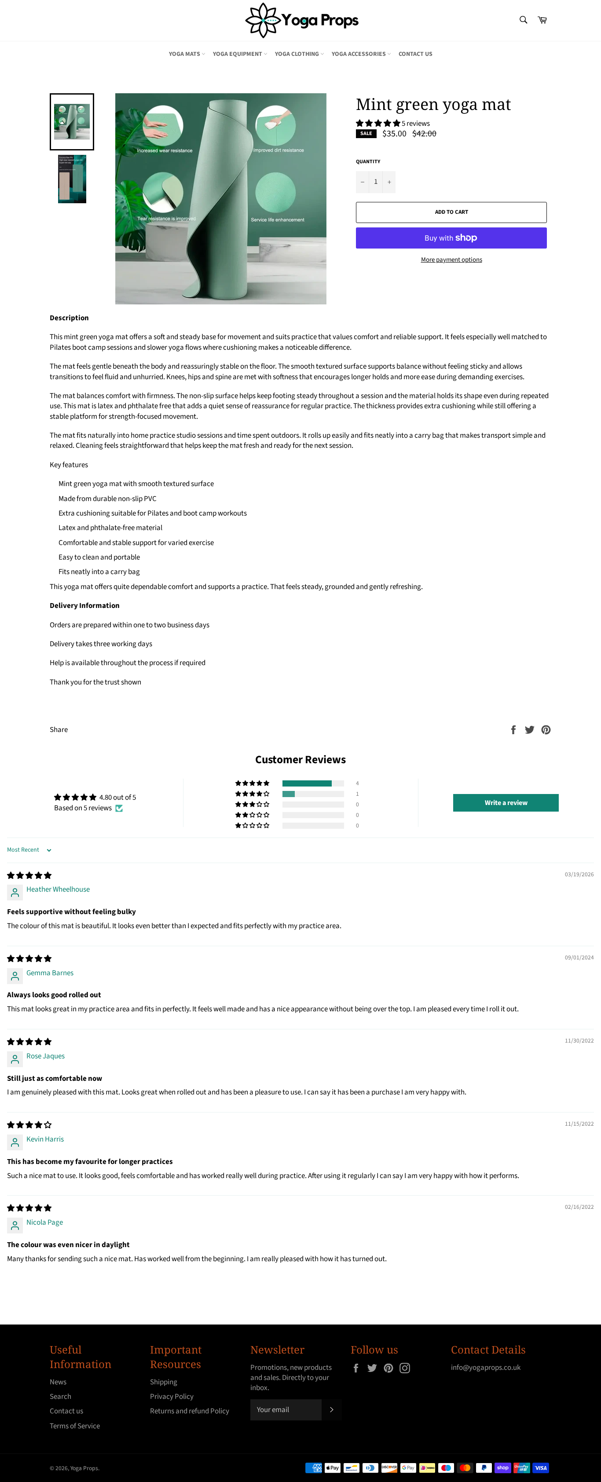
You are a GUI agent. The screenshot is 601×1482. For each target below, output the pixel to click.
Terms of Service (75, 1426)
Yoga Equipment (238, 54)
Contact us (415, 54)
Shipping (163, 1382)
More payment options (451, 260)
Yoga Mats (185, 54)
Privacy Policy (172, 1396)
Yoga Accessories (359, 54)
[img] (29, 876)
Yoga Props (84, 1468)
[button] (379, 123)
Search (60, 1396)
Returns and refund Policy (189, 1411)
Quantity (368, 161)
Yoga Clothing (297, 54)
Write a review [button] (506, 803)
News (58, 1382)
